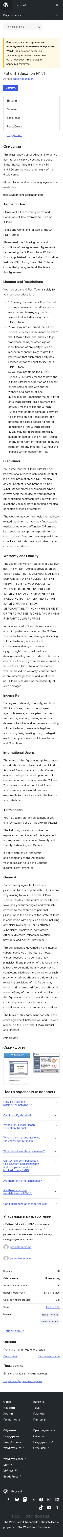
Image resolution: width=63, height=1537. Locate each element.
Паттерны (39, 1419)
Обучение (9, 1430)
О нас (7, 1401)
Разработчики (12, 1442)
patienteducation (23, 78)
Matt (8, 1464)
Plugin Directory (12, 15)
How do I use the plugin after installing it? (17, 1103)
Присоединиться (44, 1430)
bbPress (10, 1470)
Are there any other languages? (22, 1180)
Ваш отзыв (10, 1356)
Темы (36, 1407)
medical (54, 1314)
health (45, 1314)
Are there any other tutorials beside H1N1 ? (17, 1192)
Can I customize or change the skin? (26, 1203)
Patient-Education (49, 1321)
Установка (13, 117)
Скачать (11, 87)
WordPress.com (14, 1459)
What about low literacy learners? (24, 1151)
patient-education (21, 1258)
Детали (12, 100)
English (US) (53, 1307)
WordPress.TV (13, 1448)
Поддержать (43, 1442)
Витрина (38, 1401)
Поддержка (14, 135)
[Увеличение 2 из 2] (55, 1057)
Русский (16, 1491)
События (39, 1436)
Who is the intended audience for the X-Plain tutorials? (21, 1139)
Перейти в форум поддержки (22, 1381)
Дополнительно (13, 1331)
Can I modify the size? (17, 1115)
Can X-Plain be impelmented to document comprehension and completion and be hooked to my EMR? (21, 1165)
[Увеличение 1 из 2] (25, 1057)
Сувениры (41, 1448)
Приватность (11, 1419)
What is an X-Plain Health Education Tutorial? (19, 1126)
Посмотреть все (49, 1356)
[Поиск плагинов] (39, 26)
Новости (9, 1407)
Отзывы (12, 109)
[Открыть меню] (57, 5)
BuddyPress (12, 1476)
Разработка (14, 126)
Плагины (39, 1413)
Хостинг (8, 1413)
